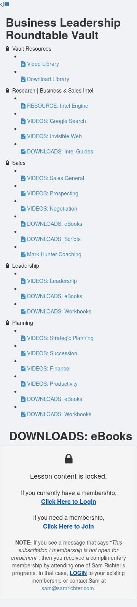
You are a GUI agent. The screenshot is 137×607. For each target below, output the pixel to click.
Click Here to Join (68, 526)
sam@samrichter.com (67, 588)
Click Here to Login (68, 501)
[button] (6, 4)
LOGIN (78, 573)
